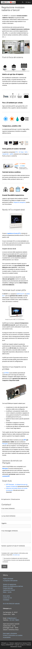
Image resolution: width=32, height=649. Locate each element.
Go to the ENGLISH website (11, 603)
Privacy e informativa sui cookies (12, 635)
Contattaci (6, 600)
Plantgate (5, 443)
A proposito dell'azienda (10, 580)
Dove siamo (6, 596)
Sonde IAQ (5, 154)
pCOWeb (6, 373)
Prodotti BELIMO (8, 588)
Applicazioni (6, 499)
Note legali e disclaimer (10, 633)
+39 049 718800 (14, 620)
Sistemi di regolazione (9, 584)
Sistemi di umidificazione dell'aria (13, 586)
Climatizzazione (15, 499)
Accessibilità (6, 637)
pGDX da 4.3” (20, 294)
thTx (26, 152)
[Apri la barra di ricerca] (22, 2)
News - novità (7, 592)
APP (25, 440)
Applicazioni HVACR (9, 590)
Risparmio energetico (20, 202)
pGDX (11, 154)
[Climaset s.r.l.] (8, 2)
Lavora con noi (7, 598)
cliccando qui (16, 555)
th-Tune (21, 152)
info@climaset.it (11, 618)
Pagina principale (8, 578)
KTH (16, 152)
